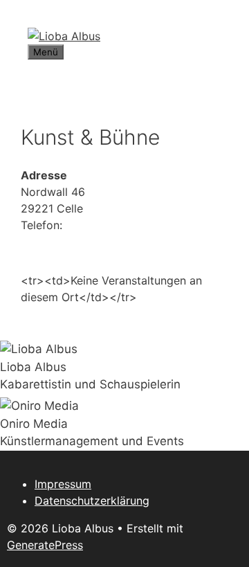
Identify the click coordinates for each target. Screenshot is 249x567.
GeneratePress (45, 545)
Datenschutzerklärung (92, 500)
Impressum (63, 484)
